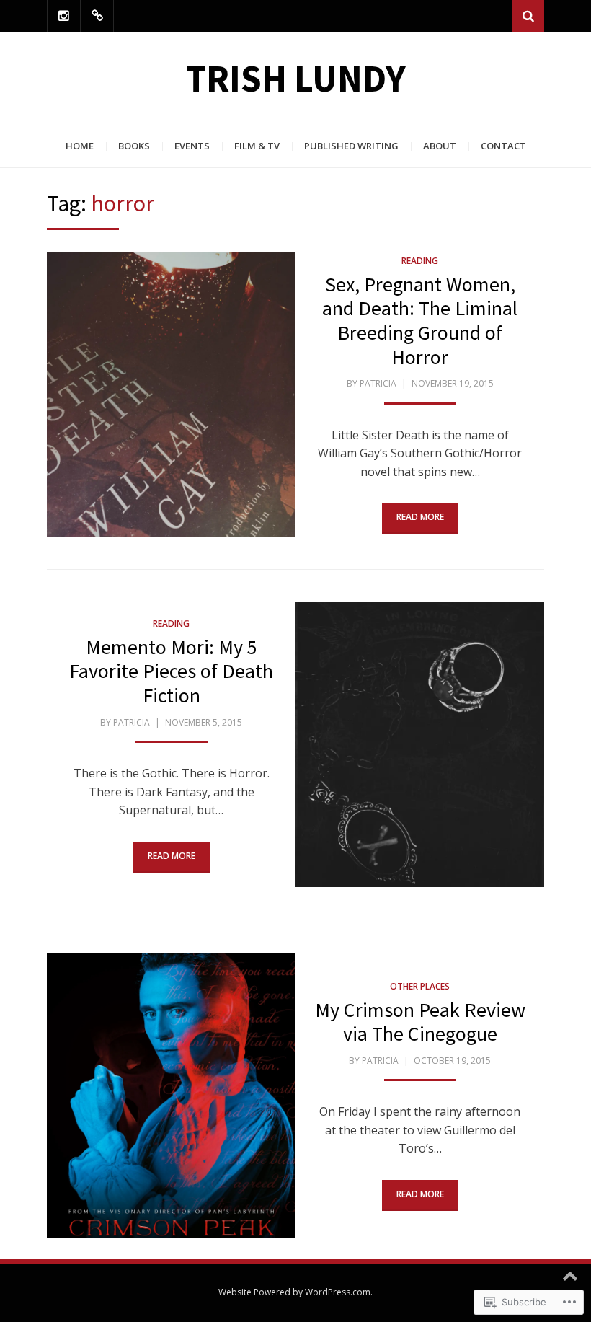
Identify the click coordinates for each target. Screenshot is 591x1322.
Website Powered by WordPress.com (294, 1292)
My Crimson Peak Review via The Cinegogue (420, 1022)
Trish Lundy (296, 78)
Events (192, 145)
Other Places (420, 986)
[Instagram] (64, 16)
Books (134, 145)
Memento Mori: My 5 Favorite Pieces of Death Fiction (171, 671)
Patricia (378, 383)
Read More (420, 517)
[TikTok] (97, 16)
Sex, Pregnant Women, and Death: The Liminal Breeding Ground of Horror (419, 320)
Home (80, 145)
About (439, 145)
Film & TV (257, 145)
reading (419, 261)
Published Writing (351, 145)
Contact (503, 145)
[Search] (528, 16)
